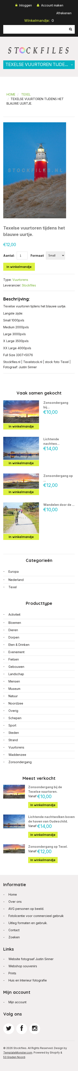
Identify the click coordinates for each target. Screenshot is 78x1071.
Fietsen (13, 659)
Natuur (13, 696)
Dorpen (13, 637)
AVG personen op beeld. (26, 909)
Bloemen (14, 622)
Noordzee (15, 703)
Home (10, 94)
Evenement (16, 652)
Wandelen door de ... (59, 504)
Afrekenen (64, 13)
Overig (13, 710)
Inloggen (25, 5)
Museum (14, 688)
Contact (14, 930)
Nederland (16, 580)
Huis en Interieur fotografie (27, 980)
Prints (12, 973)
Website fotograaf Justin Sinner (31, 959)
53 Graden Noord (14, 1057)
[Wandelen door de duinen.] (21, 517)
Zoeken (14, 937)
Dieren (13, 630)
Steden (13, 732)
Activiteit (14, 614)
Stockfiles (29, 285)
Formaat (37, 255)
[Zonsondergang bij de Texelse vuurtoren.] (21, 411)
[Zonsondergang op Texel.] (21, 481)
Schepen (14, 718)
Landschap (16, 674)
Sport (12, 725)
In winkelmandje (19, 267)
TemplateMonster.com (17, 1052)
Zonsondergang (20, 762)
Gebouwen (16, 666)
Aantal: (9, 255)
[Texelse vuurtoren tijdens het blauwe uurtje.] (34, 124)
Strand (13, 740)
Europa (13, 571)
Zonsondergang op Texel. (48, 846)
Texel (26, 94)
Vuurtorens (20, 280)
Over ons (15, 901)
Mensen (14, 681)
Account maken (52, 5)
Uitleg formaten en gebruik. (27, 923)
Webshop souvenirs (22, 966)
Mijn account (17, 1002)
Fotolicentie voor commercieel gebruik (36, 916)
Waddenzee (17, 754)
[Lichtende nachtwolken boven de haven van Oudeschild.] (21, 448)
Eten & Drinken (18, 644)
